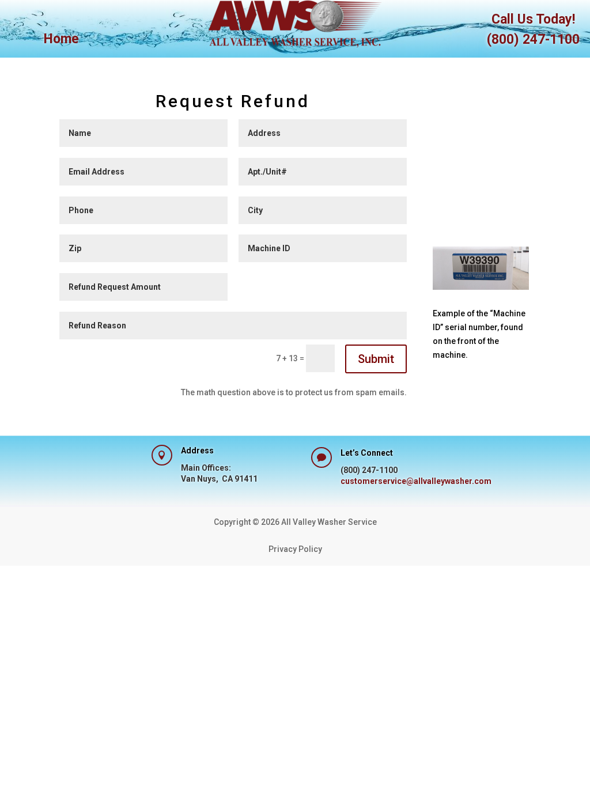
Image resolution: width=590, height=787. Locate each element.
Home (61, 41)
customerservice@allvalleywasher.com (416, 481)
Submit (376, 359)
